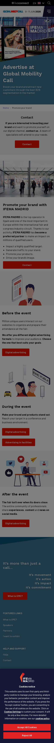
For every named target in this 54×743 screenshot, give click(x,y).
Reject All (27, 735)
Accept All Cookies (27, 727)
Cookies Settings (12, 711)
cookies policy (43, 718)
